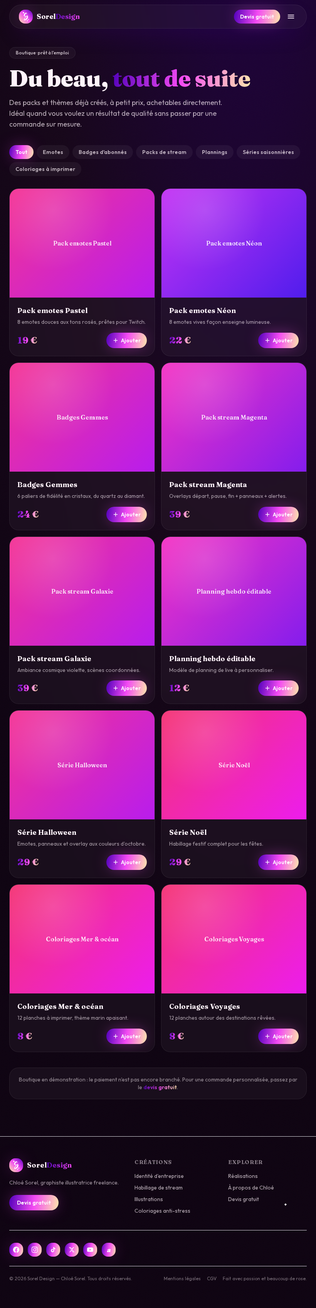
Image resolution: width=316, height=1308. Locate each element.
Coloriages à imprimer (45, 169)
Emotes (53, 152)
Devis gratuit (257, 16)
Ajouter (131, 340)
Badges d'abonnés (103, 152)
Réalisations (243, 1176)
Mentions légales (182, 1278)
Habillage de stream (158, 1187)
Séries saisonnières (268, 152)
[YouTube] (90, 1250)
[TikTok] (53, 1250)
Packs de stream (164, 152)
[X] (72, 1250)
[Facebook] (16, 1250)
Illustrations (148, 1199)
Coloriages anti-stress (162, 1210)
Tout (21, 152)
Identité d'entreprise (159, 1176)
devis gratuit (160, 1087)
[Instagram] (35, 1250)
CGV (212, 1278)
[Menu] (291, 16)
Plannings (214, 152)
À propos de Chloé (251, 1187)
